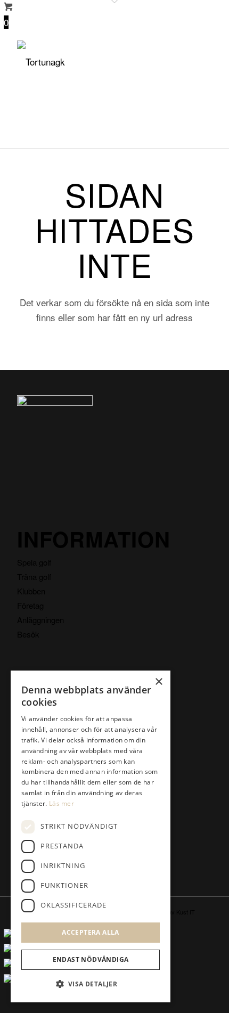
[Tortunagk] (95, 61)
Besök (28, 634)
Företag (30, 605)
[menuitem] (197, 61)
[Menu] (197, 61)
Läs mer (61, 803)
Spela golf (34, 562)
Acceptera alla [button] (90, 932)
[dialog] (90, 836)
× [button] (158, 682)
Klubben (31, 591)
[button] (90, 984)
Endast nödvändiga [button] (91, 959)
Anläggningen (40, 619)
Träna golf (34, 576)
